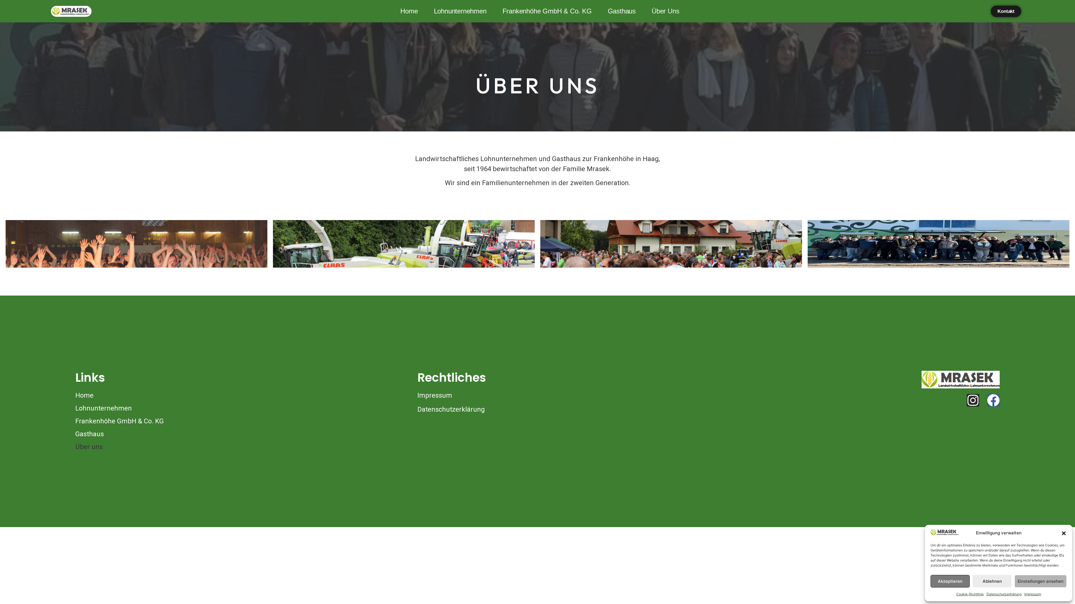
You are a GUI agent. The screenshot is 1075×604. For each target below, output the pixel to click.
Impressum (1032, 594)
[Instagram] (973, 400)
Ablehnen (992, 581)
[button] (1064, 533)
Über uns (665, 11)
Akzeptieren (950, 581)
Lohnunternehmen (460, 11)
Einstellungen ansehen (1041, 581)
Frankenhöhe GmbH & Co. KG (547, 11)
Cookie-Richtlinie (970, 594)
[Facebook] (993, 400)
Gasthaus (622, 11)
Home (409, 11)
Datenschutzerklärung (1004, 594)
